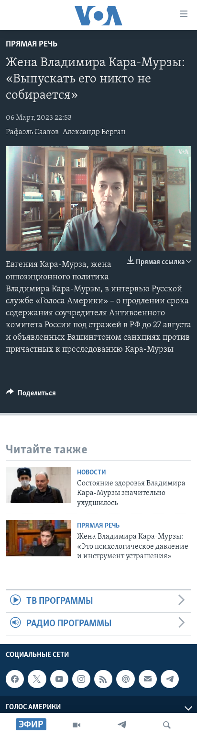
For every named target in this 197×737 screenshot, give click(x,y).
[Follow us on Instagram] (81, 679)
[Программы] (76, 725)
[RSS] (103, 679)
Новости (91, 472)
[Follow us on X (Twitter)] (37, 679)
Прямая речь (31, 44)
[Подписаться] (148, 679)
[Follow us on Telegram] (170, 679)
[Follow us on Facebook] (15, 679)
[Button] (31, 395)
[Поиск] (167, 725)
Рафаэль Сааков (32, 132)
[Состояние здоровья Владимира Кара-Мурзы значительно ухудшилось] (38, 485)
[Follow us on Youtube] (59, 679)
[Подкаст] (125, 679)
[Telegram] (122, 725)
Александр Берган (94, 132)
